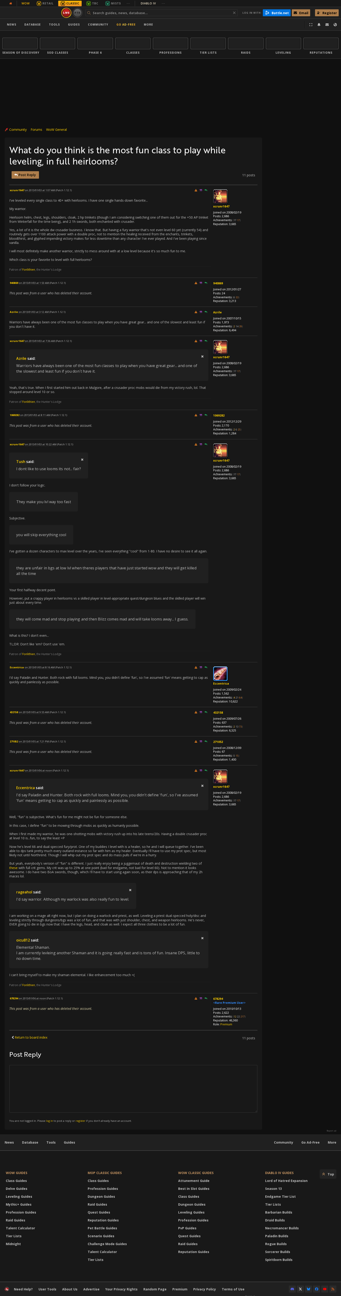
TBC (95, 3)
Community (98, 24)
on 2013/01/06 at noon (38, 770)
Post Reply (27, 175)
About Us (69, 1289)
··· (128, 3)
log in (49, 1120)
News (11, 24)
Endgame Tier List (280, 1196)
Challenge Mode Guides (107, 1244)
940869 (218, 283)
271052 (218, 742)
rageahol (24, 892)
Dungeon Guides (101, 1196)
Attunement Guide (193, 1180)
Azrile (217, 312)
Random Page (155, 1289)
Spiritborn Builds (279, 1259)
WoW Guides (16, 1173)
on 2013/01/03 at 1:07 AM (40, 190)
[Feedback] (327, 24)
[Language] (335, 24)
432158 (218, 713)
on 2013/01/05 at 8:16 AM (40, 667)
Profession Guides (21, 1212)
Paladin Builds (276, 1236)
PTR (77, 12)
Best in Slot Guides (193, 1188)
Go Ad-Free (126, 24)
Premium (226, 1024)
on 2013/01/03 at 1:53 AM (34, 283)
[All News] (10, 3)
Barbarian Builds (278, 1212)
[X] (300, 1289)
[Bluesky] (308, 1289)
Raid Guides (15, 1220)
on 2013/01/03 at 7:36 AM (40, 341)
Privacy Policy (204, 1289)
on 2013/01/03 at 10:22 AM (40, 444)
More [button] (148, 24)
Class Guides (16, 1180)
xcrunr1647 (221, 206)
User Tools (47, 1289)
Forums (36, 129)
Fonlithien (28, 270)
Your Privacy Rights (121, 1289)
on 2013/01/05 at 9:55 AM (34, 712)
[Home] (31, 13)
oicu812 (23, 940)
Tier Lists (14, 1236)
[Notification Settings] (318, 24)
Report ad (331, 1131)
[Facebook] (316, 1289)
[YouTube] (324, 1289)
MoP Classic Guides (105, 1173)
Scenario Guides (101, 1236)
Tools (51, 1142)
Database (32, 24)
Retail (48, 3)
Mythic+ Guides (19, 1204)
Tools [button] (54, 24)
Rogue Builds (276, 1244)
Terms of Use (233, 1289)
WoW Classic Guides (196, 1173)
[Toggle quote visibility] (202, 356)
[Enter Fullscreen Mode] (310, 24)
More (332, 1142)
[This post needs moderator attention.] (196, 190)
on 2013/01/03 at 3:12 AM (34, 312)
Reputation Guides (103, 1220)
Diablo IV (153, 3)
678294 (218, 999)
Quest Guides (99, 1212)
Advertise (91, 1289)
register (80, 1120)
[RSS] (332, 1289)
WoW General (56, 129)
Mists (116, 3)
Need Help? (23, 1289)
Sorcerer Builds (277, 1252)
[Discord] (292, 1289)
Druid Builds (275, 1220)
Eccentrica (221, 684)
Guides (74, 24)
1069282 (219, 415)
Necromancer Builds (282, 1228)
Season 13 (273, 1188)
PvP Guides (187, 1228)
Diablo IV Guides (279, 1173)
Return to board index (31, 1037)
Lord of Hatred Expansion (286, 1180)
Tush (20, 461)
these (13, 868)
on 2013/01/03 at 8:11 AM (35, 415)
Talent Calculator (20, 1228)
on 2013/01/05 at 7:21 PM (34, 741)
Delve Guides (16, 1188)
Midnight (13, 1244)
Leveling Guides (19, 1196)
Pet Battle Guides (102, 1228)
